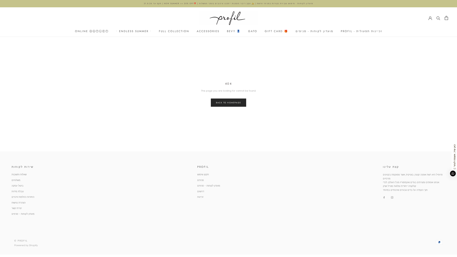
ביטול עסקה (17, 185)
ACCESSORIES (208, 31)
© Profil (21, 240)
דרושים (200, 191)
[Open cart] (446, 18)
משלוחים (16, 180)
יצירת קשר (17, 208)
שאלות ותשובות (19, 174)
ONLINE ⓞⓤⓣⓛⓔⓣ (92, 31)
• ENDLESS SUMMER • (133, 31)
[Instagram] (392, 197)
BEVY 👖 (234, 31)
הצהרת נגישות (19, 202)
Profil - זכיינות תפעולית (361, 31)
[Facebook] (384, 197)
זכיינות (200, 197)
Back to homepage (228, 102)
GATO (252, 31)
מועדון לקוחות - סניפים (314, 31)
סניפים (200, 180)
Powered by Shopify (26, 245)
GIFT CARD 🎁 (276, 31)
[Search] (438, 18)
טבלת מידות (18, 191)
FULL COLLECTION (174, 31)
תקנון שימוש (203, 174)
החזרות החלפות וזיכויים (23, 197)
